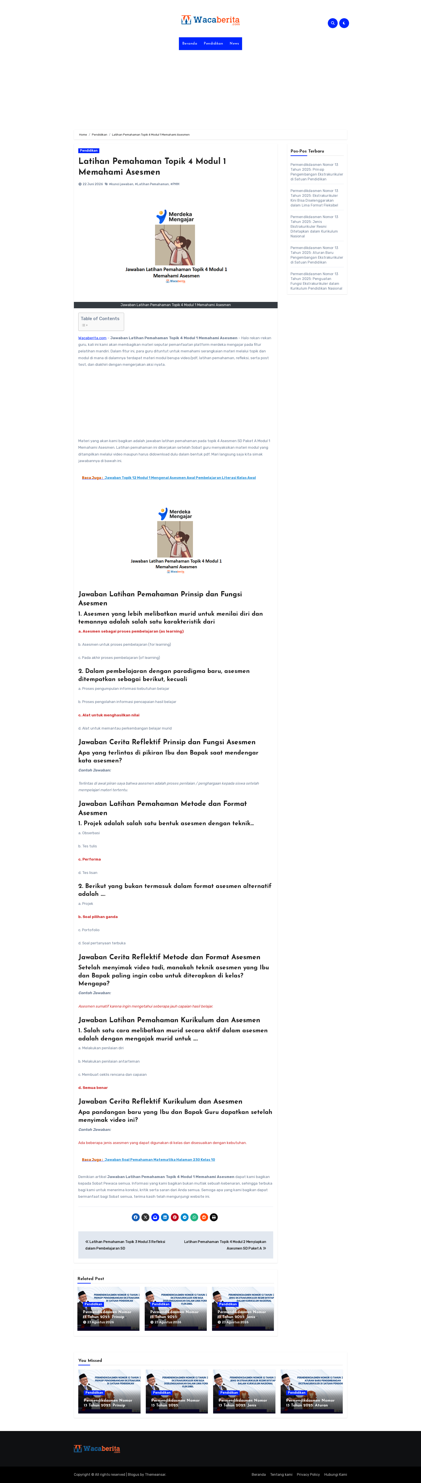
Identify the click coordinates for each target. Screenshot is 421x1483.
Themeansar (155, 1474)
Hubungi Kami (335, 1474)
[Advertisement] (210, 87)
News (234, 43)
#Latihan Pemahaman (152, 184)
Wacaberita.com (92, 338)
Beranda (189, 43)
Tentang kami (281, 1474)
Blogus (133, 1474)
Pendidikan (213, 43)
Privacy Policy (308, 1474)
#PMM (174, 184)
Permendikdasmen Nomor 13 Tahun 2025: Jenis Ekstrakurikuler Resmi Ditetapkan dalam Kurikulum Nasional (314, 226)
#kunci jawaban (121, 184)
